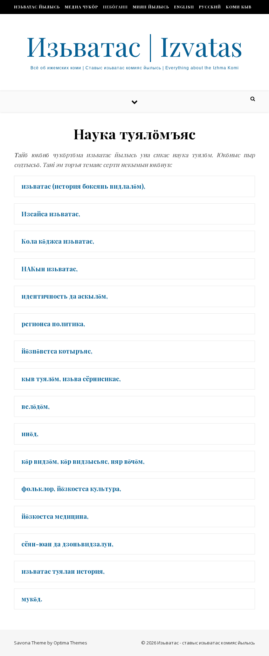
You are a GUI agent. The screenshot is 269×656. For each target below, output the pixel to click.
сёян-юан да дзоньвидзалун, (67, 544)
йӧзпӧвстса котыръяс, (56, 351)
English (184, 6)
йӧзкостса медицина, (55, 516)
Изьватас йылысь (37, 6)
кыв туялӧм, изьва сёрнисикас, (71, 379)
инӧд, (30, 434)
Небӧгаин (115, 6)
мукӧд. (31, 599)
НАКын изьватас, (49, 269)
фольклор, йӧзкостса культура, (71, 488)
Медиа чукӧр (81, 6)
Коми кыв (238, 6)
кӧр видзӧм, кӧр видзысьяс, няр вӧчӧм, (83, 461)
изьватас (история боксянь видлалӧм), (83, 186)
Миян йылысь (151, 6)
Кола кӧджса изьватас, (57, 241)
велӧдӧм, (35, 406)
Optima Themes (70, 643)
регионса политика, (53, 324)
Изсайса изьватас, (50, 214)
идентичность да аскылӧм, (64, 296)
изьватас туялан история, (63, 571)
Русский (210, 6)
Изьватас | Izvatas (134, 46)
